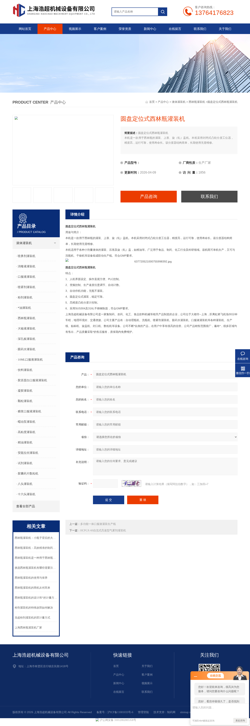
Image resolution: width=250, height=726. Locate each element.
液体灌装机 (179, 101)
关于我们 (225, 28)
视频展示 (75, 28)
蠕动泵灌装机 (26, 421)
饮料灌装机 (25, 370)
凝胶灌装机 (25, 390)
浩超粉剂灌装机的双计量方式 (32, 617)
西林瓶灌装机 (197, 101)
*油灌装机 (24, 307)
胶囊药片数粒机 (28, 473)
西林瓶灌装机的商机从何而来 (32, 587)
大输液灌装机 (26, 328)
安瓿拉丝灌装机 (28, 452)
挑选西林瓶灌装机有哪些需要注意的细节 (36, 567)
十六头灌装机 (26, 494)
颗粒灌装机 (25, 401)
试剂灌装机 (25, 463)
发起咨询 (240, 720)
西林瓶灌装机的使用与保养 (31, 577)
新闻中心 (150, 28)
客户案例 (100, 28)
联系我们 (200, 28)
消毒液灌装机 (26, 266)
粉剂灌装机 (25, 297)
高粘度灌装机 (26, 432)
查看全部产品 (25, 506)
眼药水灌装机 (26, 349)
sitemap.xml (187, 712)
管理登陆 (143, 712)
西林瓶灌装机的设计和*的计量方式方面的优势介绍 (36, 597)
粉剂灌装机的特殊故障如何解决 (34, 607)
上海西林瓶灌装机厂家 (28, 627)
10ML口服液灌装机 (30, 359)
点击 (55, 243)
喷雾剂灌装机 (26, 287)
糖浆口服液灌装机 (29, 411)
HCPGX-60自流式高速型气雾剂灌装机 (103, 530)
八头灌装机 (25, 483)
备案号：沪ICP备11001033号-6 (114, 712)
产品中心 (50, 28)
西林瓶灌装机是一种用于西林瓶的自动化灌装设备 (36, 557)
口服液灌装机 (26, 276)
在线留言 (175, 28)
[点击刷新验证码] (131, 483)
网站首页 (25, 28)
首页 (152, 101)
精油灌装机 (25, 442)
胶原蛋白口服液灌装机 (32, 380)
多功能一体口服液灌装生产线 (98, 524)
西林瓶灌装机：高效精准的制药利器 (36, 547)
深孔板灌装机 (26, 338)
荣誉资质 (125, 28)
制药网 (171, 712)
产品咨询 (148, 196)
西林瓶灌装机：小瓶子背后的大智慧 (36, 537)
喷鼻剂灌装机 (26, 256)
